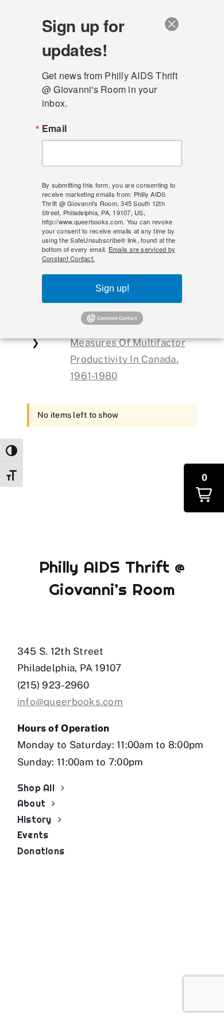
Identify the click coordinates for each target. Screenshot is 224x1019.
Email (54, 128)
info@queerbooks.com (70, 701)
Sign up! (112, 288)
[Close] (172, 24)
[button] (204, 488)
